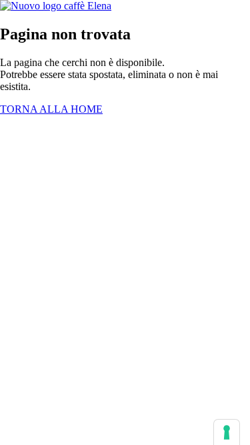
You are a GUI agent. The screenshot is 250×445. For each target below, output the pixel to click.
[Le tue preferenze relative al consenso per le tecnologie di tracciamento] (226, 432)
